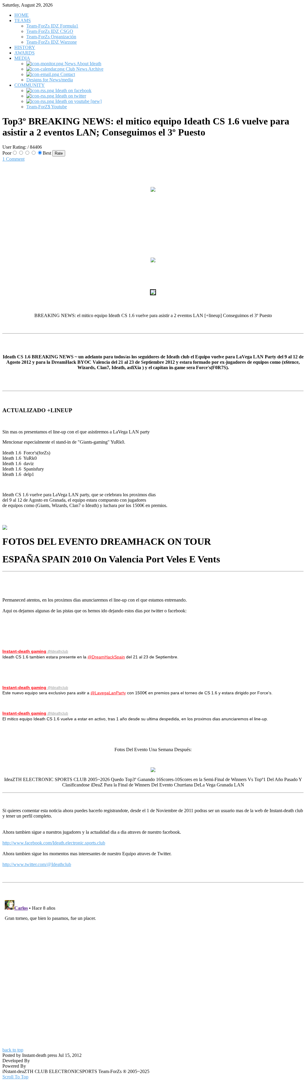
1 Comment (13, 159)
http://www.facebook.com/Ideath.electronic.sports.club (53, 842)
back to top (12, 1049)
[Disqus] (153, 972)
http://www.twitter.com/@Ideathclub (36, 864)
